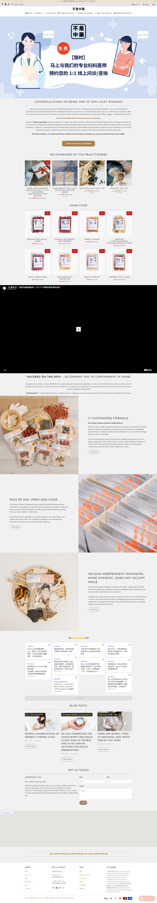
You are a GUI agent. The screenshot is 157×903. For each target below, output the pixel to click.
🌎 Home (29, 13)
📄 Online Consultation (84, 13)
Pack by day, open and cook (34, 499)
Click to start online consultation (78, 143)
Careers (81, 882)
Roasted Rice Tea (119, 173)
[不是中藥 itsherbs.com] (78, 9)
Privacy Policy (83, 878)
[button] (136, 4)
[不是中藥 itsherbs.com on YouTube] (6, 4)
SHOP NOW (94, 452)
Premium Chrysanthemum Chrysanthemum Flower (119, 224)
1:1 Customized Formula (108, 418)
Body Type (28, 882)
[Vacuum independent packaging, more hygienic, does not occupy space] (39, 592)
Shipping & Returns (84, 875)
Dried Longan (92, 224)
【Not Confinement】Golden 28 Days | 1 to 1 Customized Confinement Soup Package (37, 173)
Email (108, 777)
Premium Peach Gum (119, 261)
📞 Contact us (107, 13)
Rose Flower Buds (37, 261)
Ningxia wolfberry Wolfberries (65, 224)
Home (26, 871)
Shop (26, 878)
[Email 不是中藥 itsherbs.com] (12, 4)
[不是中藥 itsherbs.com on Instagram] (9, 4)
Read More (31, 746)
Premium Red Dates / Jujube (37, 224)
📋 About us (38, 13)
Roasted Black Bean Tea (92, 173)
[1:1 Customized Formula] (39, 435)
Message (81, 786)
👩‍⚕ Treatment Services (66, 13)
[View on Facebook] (49, 645)
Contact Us (28, 888)
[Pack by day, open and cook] (117, 513)
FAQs (80, 871)
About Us (27, 875)
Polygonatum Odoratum (65, 261)
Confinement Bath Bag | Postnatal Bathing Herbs (65, 173)
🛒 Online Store (50, 13)
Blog (26, 885)
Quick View (37, 177)
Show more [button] (58, 671)
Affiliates (81, 888)
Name (81, 777)
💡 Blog (97, 13)
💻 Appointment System (122, 13)
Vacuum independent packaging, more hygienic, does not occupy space (116, 578)
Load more (78, 698)
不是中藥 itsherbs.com (36, 898)
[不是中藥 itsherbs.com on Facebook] (2, 4)
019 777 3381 (18, 4)
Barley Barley (92, 261)
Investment (82, 885)
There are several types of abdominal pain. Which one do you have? (114, 737)
